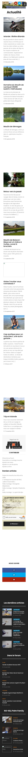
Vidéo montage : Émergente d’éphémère (18, 634)
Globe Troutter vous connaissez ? (12, 282)
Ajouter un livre (7, 466)
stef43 (15, 747)
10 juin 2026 (18, 637)
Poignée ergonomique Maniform (12, 693)
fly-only (15, 738)
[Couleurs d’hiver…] (7, 740)
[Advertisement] (14, 157)
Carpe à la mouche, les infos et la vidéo (18, 612)
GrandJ (4, 670)
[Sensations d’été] (7, 749)
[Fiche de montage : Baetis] (7, 730)
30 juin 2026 (18, 626)
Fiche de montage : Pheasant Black (18, 720)
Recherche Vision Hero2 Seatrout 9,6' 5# (12, 674)
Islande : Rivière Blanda (14, 36)
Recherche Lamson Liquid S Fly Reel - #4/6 (14, 683)
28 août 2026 (7, 705)
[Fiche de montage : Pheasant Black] (7, 719)
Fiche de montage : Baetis (18, 731)
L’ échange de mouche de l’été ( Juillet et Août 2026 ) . (19, 622)
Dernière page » (17, 447)
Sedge (4, 698)
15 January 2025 (19, 742)
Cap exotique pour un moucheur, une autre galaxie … (13, 336)
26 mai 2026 (18, 649)
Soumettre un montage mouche (12, 460)
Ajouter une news (7, 462)
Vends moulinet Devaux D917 (11, 665)
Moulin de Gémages (12, 126)
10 (7, 447)
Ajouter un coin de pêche (10, 464)
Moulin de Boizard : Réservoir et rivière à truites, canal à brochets (13, 243)
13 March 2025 (18, 723)
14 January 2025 (19, 751)
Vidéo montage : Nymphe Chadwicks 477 (18, 645)
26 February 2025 (19, 734)
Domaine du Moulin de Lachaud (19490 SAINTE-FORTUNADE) (14, 87)
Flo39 (3, 662)
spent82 (15, 717)
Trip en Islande (10, 416)
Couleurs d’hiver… (18, 740)
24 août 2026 (18, 615)
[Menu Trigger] (25, 4)
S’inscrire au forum (8, 458)
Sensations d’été (18, 749)
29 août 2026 (7, 667)
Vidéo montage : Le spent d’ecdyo (12, 492)
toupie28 (4, 690)
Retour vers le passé (12, 191)
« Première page (12, 443)
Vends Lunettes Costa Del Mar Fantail (12, 702)
